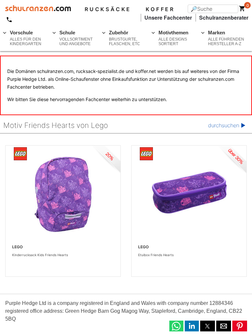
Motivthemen (173, 38)
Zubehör (124, 38)
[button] (176, 326)
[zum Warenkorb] (242, 10)
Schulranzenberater (223, 17)
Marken (226, 38)
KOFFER (160, 9)
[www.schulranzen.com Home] (35, 9)
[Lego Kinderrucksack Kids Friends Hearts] (63, 194)
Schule (76, 38)
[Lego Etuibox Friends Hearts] (189, 194)
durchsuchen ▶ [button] (226, 125)
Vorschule (25, 38)
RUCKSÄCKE (108, 9)
